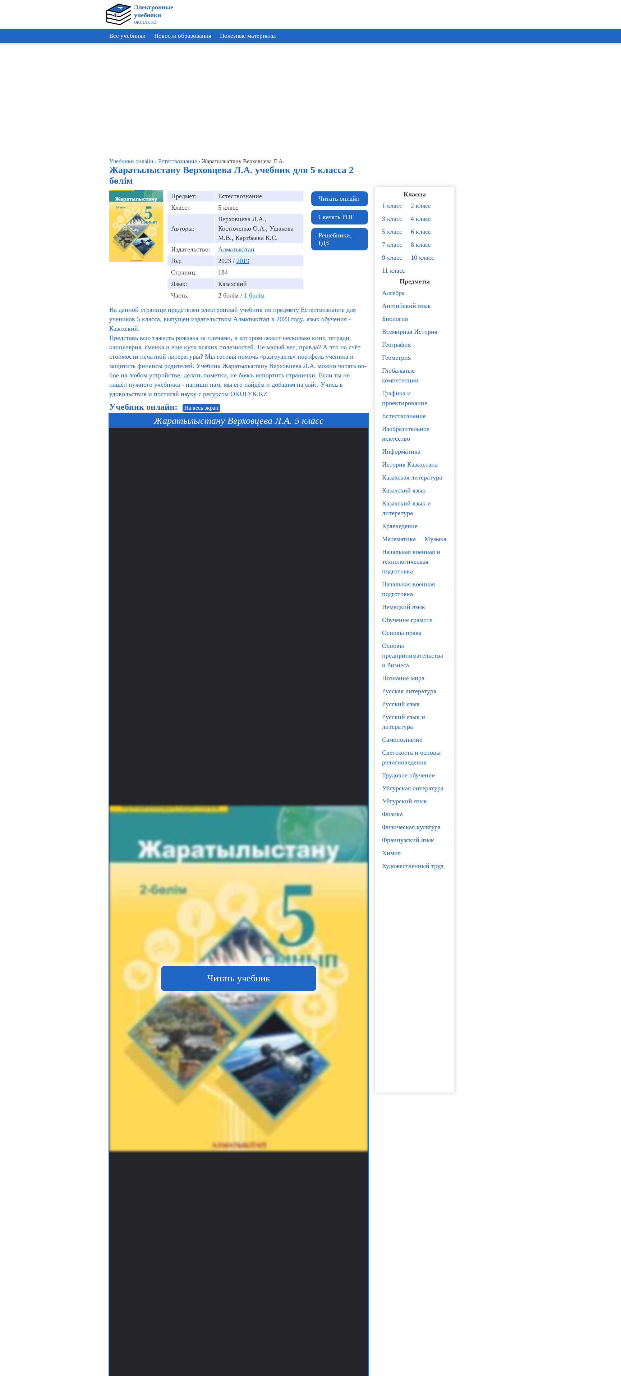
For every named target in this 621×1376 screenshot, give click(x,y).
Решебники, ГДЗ (335, 239)
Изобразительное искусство (405, 433)
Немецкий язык (403, 606)
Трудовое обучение (408, 775)
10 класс (422, 257)
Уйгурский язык (404, 801)
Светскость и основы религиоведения (411, 757)
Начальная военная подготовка (408, 589)
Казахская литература (412, 477)
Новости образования (182, 35)
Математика (399, 538)
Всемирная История (409, 331)
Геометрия (396, 357)
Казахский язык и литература (406, 508)
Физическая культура (411, 827)
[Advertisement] (588, 155)
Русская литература (409, 691)
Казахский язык (404, 490)
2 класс (421, 205)
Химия (391, 853)
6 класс (421, 231)
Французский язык (408, 840)
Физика (392, 814)
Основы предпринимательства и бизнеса (412, 655)
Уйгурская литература (412, 788)
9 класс (392, 257)
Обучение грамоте (407, 619)
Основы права (402, 632)
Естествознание (404, 415)
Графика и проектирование (404, 398)
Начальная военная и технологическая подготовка (411, 561)
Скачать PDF (336, 217)
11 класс (393, 270)
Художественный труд (412, 865)
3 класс (392, 218)
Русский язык (401, 704)
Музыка (435, 538)
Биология (395, 318)
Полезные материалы (248, 35)
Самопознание (402, 739)
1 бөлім (254, 295)
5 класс (392, 231)
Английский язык (406, 305)
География (396, 344)
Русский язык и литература (403, 721)
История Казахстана (410, 464)
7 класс (392, 244)
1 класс (392, 205)
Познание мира (403, 678)
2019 (242, 260)
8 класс (421, 244)
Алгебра (393, 292)
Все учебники (127, 35)
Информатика (401, 451)
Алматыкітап (236, 249)
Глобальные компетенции (400, 375)
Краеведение (400, 526)
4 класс (421, 218)
